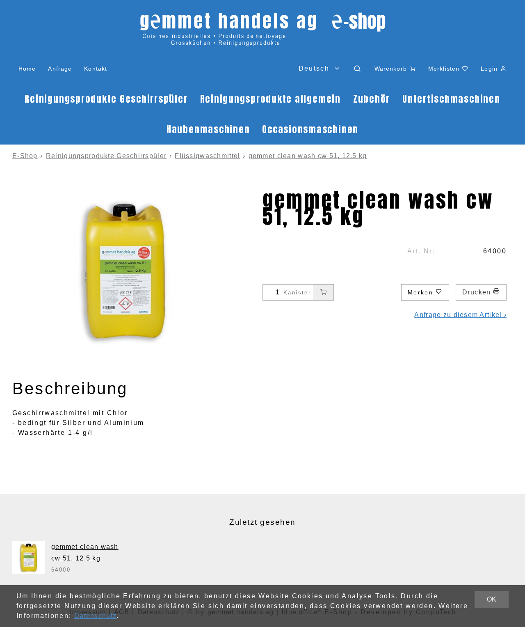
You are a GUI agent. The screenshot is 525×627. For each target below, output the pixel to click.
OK (491, 599)
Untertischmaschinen (451, 99)
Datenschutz (95, 615)
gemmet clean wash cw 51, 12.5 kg (308, 155)
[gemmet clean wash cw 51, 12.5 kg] (28, 557)
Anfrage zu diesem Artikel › (460, 314)
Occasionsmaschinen (310, 129)
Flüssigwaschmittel (207, 155)
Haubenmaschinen (208, 129)
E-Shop (25, 155)
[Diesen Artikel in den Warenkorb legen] (323, 292)
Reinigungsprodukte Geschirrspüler (106, 99)
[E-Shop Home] (262, 32)
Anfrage (60, 68)
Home (27, 68)
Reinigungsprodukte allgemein (270, 99)
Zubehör (371, 99)
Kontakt (95, 68)
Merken (422, 292)
